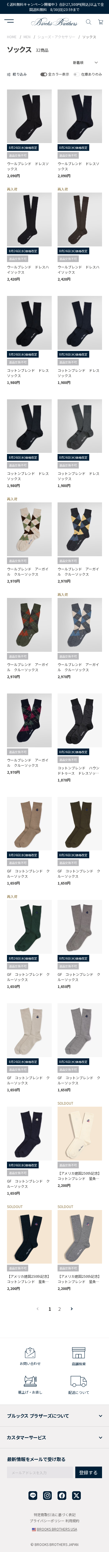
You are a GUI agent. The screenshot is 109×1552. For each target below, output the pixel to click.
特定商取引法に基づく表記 (55, 1514)
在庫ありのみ (91, 74)
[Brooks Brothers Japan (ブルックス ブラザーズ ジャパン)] (54, 21)
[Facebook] (62, 1495)
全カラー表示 (58, 74)
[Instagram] (47, 1495)
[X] (76, 1495)
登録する (88, 1472)
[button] (9, 21)
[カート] (100, 21)
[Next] (67, 1309)
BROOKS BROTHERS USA (57, 1529)
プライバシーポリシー (47, 1520)
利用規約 (72, 1520)
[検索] (88, 21)
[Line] (32, 1495)
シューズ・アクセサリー (56, 36)
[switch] (43, 74)
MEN (27, 36)
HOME (12, 36)
